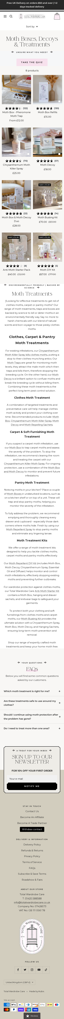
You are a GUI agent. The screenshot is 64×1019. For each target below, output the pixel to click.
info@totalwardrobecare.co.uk (32, 902)
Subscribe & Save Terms (32, 873)
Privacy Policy (32, 856)
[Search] (11, 16)
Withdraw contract (32, 829)
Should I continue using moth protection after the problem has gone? (31, 716)
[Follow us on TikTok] (46, 969)
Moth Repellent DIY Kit (22, 563)
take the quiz (32, 62)
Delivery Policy (32, 844)
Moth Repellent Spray (19, 529)
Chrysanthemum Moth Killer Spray (16, 166)
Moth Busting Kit (47, 217)
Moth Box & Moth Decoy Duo (16, 219)
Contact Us (32, 811)
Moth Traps (14, 362)
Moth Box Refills (47, 112)
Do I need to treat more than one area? (27, 728)
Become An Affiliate (32, 817)
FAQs (32, 868)
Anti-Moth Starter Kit (47, 591)
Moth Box (15, 447)
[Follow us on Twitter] (25, 969)
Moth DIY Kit (47, 269)
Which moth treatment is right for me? (27, 691)
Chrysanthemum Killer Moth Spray (24, 463)
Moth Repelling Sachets (38, 424)
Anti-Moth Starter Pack (16, 269)
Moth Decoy (47, 164)
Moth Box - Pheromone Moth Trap (16, 114)
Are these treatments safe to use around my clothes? (30, 703)
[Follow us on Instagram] (32, 969)
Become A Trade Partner (32, 823)
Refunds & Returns (32, 850)
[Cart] (57, 16)
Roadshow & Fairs (32, 879)
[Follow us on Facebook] (18, 969)
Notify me (32, 786)
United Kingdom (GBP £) (18, 982)
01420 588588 (33, 898)
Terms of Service (32, 862)
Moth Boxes (14, 493)
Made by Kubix (36, 991)
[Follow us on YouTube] (39, 969)
